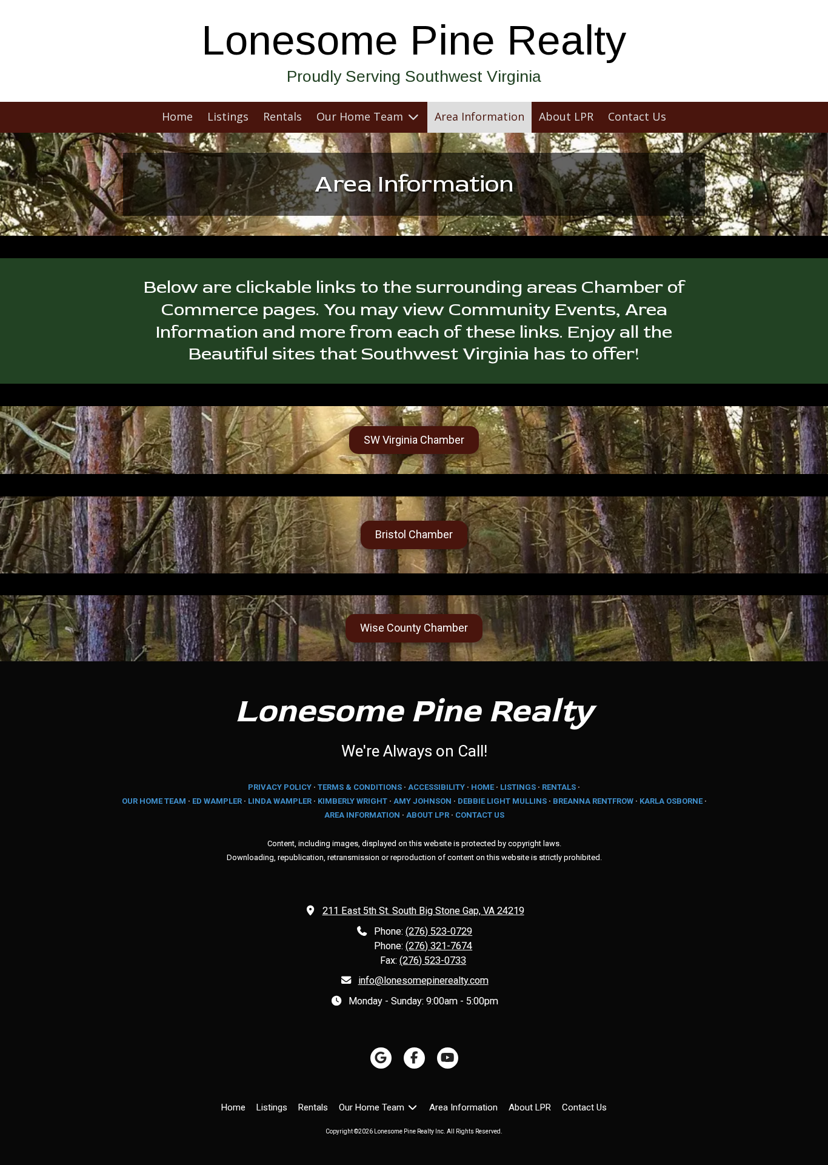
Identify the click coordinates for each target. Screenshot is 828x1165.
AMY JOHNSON (422, 801)
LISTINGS (518, 787)
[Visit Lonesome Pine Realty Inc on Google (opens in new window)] (381, 1058)
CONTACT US (479, 815)
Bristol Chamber (414, 534)
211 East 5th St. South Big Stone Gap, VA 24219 (423, 910)
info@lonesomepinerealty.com (423, 980)
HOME (482, 787)
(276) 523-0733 (432, 960)
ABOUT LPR (427, 815)
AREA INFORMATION (362, 815)
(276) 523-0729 (439, 931)
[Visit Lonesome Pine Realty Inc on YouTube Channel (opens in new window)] (447, 1058)
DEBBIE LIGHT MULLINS (502, 801)
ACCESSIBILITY (436, 787)
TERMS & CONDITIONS (360, 787)
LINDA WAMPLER (280, 801)
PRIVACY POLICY (280, 787)
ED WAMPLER (217, 801)
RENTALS (559, 787)
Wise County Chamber (414, 627)
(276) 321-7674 (439, 946)
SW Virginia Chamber (414, 439)
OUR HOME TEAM (154, 801)
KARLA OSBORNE (671, 801)
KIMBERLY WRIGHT (352, 801)
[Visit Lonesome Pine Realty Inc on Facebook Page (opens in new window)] (414, 1058)
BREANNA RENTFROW (593, 801)
